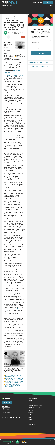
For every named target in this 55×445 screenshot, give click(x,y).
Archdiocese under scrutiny (12, 71)
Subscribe (41, 53)
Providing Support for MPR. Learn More (39, 66)
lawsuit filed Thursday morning (14, 75)
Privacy (30, 416)
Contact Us (31, 402)
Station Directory (43, 62)
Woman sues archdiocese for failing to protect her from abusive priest (14, 382)
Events (30, 404)
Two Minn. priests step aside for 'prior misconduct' (13, 376)
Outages (30, 412)
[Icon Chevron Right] (23, 358)
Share (22, 36)
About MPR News (32, 398)
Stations (30, 421)
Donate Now (48, 2)
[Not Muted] (2, 441)
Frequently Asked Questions (35, 405)
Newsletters (31, 410)
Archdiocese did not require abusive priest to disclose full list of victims (14, 379)
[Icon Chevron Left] (5, 358)
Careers (30, 400)
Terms (32, 57)
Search (10, 5)
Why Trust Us (31, 424)
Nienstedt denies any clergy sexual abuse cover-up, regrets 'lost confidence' (13, 385)
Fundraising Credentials (34, 407)
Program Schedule (33, 62)
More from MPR (32, 409)
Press (29, 414)
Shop (29, 417)
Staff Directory (32, 419)
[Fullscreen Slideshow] (5, 353)
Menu (4, 5)
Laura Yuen (6, 16)
